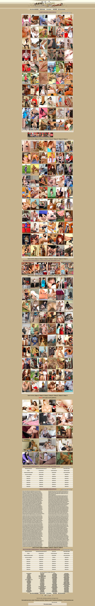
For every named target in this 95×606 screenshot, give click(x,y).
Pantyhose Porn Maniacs (57, 600)
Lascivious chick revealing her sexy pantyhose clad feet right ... (32, 546)
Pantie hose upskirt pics (52, 494)
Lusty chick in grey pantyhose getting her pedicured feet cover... (32, 522)
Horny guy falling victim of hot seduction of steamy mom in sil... (58, 495)
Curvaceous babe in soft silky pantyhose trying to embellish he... (32, 506)
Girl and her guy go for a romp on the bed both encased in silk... (32, 510)
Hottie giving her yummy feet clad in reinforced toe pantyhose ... (58, 522)
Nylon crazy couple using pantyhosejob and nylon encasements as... (33, 540)
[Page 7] (65, 139)
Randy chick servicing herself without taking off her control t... (32, 531)
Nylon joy (53, 474)
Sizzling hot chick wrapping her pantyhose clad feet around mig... (32, 518)
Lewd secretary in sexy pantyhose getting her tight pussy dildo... (58, 538)
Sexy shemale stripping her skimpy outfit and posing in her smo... (32, 525)
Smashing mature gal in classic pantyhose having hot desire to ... (58, 491)
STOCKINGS (48, 9)
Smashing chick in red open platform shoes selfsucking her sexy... (32, 529)
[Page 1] (37, 139)
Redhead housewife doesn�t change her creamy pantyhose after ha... (33, 513)
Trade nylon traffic (54, 602)
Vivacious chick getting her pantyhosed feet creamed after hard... (32, 500)
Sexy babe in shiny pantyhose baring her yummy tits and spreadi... (58, 503)
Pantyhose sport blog (39, 600)
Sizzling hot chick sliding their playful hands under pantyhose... (32, 539)
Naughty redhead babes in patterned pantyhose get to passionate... (32, 527)
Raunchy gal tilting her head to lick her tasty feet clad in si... (57, 505)
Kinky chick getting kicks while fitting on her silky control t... (31, 491)
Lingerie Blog (54, 472)
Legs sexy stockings (28, 474)
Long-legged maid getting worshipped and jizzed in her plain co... (58, 504)
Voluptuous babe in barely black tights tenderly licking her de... (58, 545)
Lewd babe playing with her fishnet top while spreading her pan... (58, 520)
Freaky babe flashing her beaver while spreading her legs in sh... (32, 495)
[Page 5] (56, 139)
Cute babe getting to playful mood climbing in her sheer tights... (32, 502)
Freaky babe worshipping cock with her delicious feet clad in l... (32, 530)
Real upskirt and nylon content (28, 600)
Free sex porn (41, 472)
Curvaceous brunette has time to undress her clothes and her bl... (32, 528)
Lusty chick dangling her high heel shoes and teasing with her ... (32, 505)
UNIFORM (55, 9)
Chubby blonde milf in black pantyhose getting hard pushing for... (58, 518)
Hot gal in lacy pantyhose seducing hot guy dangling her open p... (32, 545)
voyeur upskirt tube (67, 472)
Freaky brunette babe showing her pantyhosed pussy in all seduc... (58, 501)
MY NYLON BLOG (61, 9)
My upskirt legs (41, 470)
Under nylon (54, 468)
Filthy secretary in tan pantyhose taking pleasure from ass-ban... (32, 494)
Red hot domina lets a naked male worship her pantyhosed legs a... (32, 526)
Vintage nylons (41, 474)
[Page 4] (51, 139)
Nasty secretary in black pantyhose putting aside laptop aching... (32, 512)
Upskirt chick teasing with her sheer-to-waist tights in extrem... (32, 521)
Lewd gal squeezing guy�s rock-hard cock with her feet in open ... (58, 514)
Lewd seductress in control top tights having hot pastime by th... (32, 511)
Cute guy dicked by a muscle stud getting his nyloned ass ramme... (58, 539)
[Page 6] (61, 139)
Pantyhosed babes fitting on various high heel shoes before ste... (58, 513)
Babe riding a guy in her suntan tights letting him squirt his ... (57, 527)
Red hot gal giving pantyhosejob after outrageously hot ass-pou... (58, 526)
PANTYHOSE (42, 9)
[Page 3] (46, 139)
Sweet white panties (66, 468)
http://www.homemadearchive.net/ (41, 468)
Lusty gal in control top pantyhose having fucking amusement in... (58, 536)
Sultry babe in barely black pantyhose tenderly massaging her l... (58, 500)
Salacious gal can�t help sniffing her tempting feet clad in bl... (32, 492)
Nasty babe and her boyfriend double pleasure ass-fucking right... (32, 536)
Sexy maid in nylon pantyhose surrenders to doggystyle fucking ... (32, 520)
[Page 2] (41, 139)
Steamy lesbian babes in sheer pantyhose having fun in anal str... (58, 506)
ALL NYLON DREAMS (34, 9)
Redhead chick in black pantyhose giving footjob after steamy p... (58, 519)
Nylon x (28, 470)
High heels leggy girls (28, 468)
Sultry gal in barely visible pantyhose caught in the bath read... (58, 512)
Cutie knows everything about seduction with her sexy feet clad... (58, 537)
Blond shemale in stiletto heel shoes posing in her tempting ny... (58, 531)
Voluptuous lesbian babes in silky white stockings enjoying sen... (58, 492)
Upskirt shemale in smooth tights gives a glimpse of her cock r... (58, 493)
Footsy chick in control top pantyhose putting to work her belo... (58, 528)
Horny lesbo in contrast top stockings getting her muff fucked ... (58, 530)
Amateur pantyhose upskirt (28, 472)
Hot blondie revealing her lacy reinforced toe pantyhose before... (32, 493)
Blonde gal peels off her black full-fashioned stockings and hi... (32, 538)
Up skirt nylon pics (54, 470)
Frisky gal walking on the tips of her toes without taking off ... (31, 504)
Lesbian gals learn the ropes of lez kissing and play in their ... (31, 537)
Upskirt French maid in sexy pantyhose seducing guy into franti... (32, 517)
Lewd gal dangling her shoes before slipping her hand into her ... (58, 521)
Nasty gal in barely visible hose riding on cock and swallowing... (32, 503)
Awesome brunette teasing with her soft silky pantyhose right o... (58, 511)
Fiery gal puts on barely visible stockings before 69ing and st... (32, 501)
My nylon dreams (48, 604)
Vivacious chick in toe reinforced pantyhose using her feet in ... (32, 514)
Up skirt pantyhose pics (68, 600)
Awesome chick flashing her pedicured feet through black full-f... (58, 510)
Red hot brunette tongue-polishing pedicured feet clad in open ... (58, 546)
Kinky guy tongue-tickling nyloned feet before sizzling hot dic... (58, 502)
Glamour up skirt (66, 470)
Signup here (67, 474)
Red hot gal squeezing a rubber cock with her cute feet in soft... (32, 519)
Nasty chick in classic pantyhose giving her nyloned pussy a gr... (58, 517)
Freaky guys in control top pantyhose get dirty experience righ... (58, 525)
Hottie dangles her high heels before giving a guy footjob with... (58, 529)
